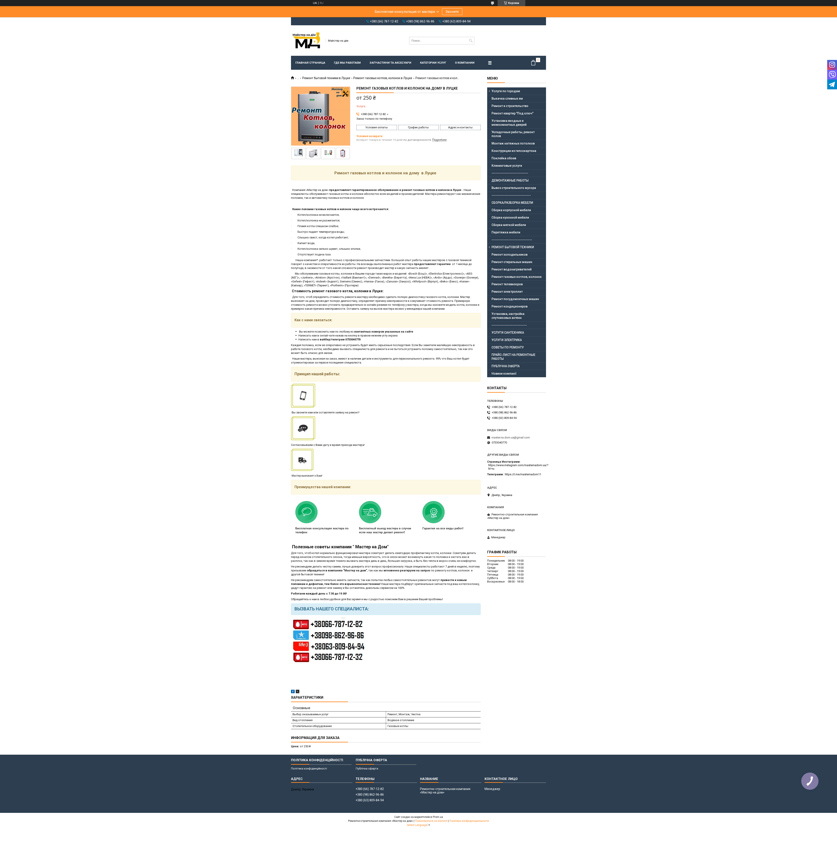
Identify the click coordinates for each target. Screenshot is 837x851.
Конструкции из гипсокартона (514, 151)
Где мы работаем (347, 62)
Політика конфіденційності (309, 768)
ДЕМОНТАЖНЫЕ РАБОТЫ (510, 180)
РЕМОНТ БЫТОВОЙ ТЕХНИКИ (513, 247)
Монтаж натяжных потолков (513, 143)
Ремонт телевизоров (507, 284)
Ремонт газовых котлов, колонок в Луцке (382, 78)
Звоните (452, 12)
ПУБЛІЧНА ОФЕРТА (506, 366)
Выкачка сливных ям (507, 98)
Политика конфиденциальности (469, 820)
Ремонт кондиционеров (509, 306)
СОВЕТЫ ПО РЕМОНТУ (508, 347)
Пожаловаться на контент (431, 820)
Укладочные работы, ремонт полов (513, 134)
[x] (297, 692)
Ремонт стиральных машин (512, 262)
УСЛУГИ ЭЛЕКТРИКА (507, 340)
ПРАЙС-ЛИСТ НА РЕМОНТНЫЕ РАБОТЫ (513, 356)
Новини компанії (504, 373)
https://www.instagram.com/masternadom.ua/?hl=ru (518, 467)
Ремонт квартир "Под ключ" (512, 113)
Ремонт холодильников (509, 254)
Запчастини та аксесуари (390, 62)
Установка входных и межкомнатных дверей (509, 122)
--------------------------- (509, 325)
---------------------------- (510, 173)
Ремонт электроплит (507, 291)
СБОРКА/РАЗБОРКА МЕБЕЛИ (512, 202)
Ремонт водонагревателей (512, 269)
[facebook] (293, 692)
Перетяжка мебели (506, 232)
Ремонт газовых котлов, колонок (517, 277)
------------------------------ (511, 195)
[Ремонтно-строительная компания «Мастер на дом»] (307, 40)
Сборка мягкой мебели (509, 225)
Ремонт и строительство (510, 106)
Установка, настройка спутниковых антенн (508, 315)
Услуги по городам (506, 91)
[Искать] (471, 40)
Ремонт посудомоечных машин (515, 299)
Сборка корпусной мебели (511, 210)
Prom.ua (438, 817)
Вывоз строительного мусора (514, 188)
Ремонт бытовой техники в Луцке (326, 78)
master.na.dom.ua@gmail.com (511, 437)
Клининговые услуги (507, 165)
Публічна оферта (367, 768)
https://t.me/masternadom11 (523, 474)
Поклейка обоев (504, 158)
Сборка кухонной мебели (510, 217)
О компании (465, 62)
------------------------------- (512, 239)
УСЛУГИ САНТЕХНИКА (508, 332)
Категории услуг (433, 62)
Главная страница (310, 62)
